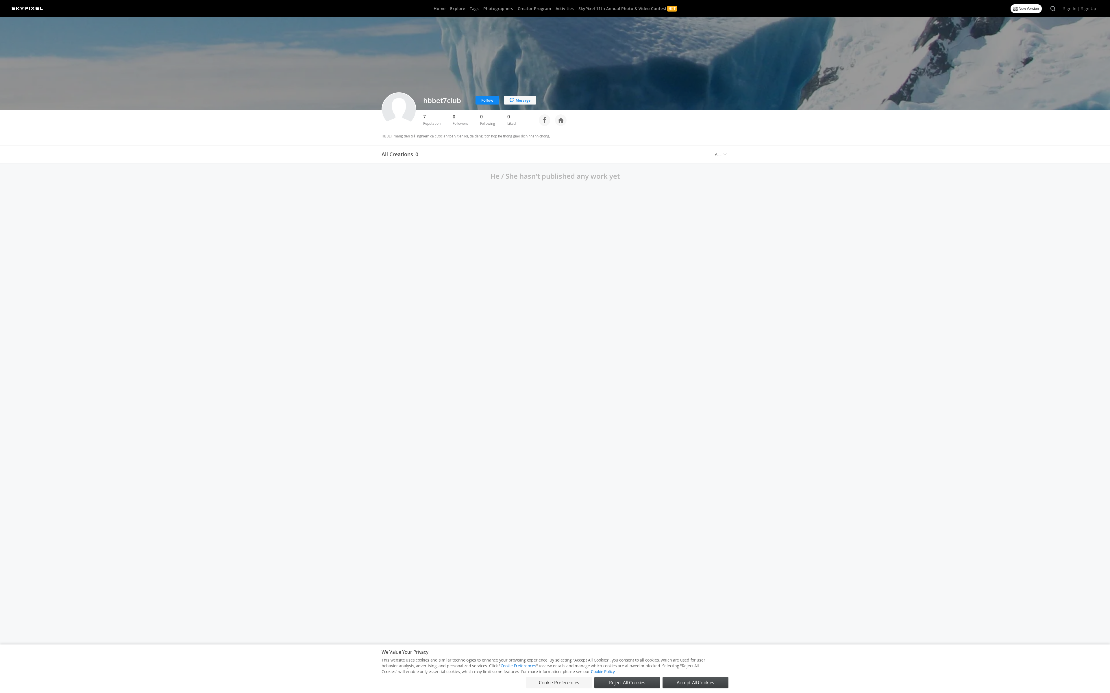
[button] (721, 154)
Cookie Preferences (518, 665)
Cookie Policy (603, 671)
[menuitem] (721, 154)
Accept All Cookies (695, 682)
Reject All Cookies (627, 682)
